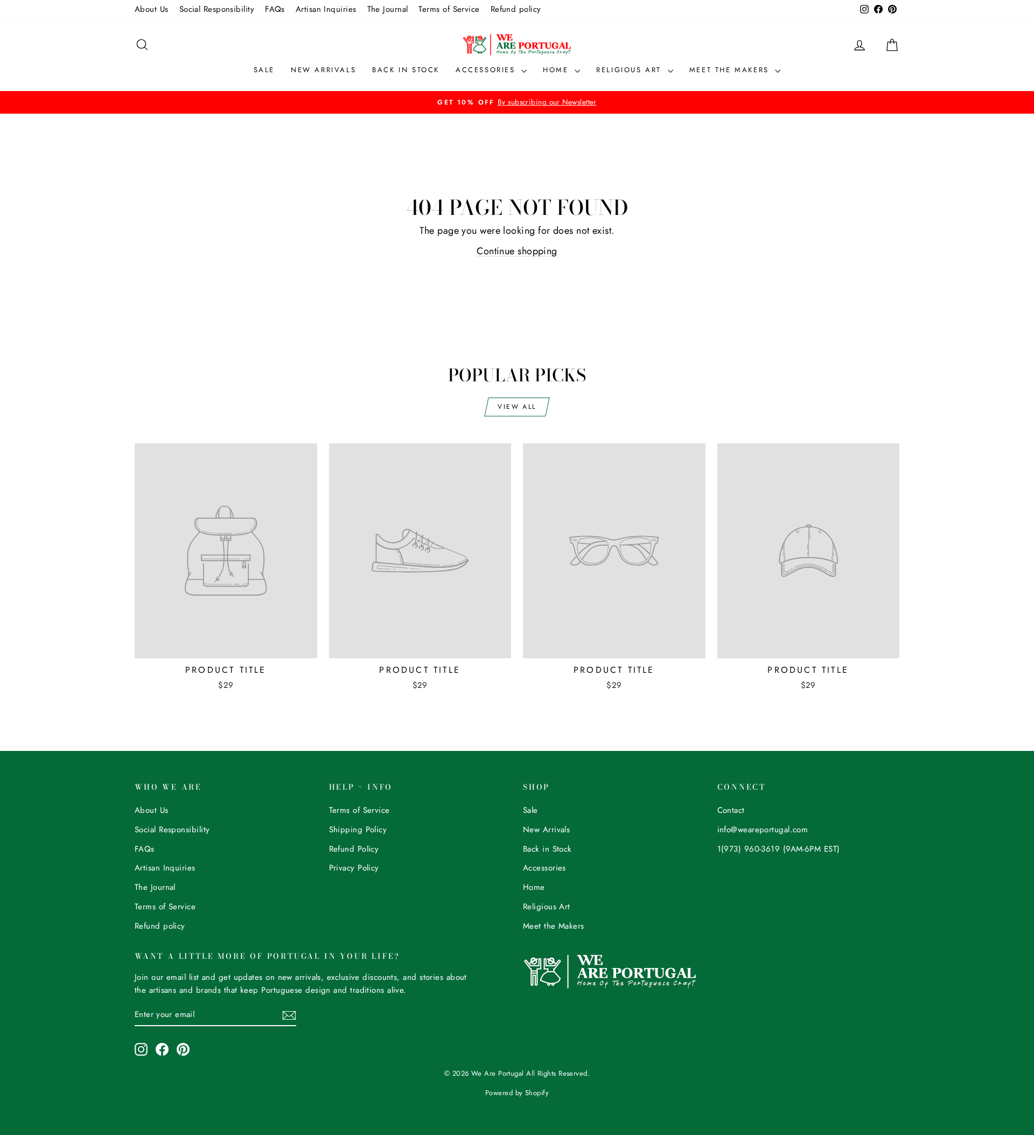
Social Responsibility (216, 9)
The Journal (387, 9)
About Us (152, 9)
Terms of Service (448, 9)
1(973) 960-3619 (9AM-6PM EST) (778, 849)
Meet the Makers (731, 70)
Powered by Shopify (517, 1093)
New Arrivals (323, 70)
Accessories (487, 70)
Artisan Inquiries (326, 9)
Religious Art (630, 70)
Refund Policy (354, 849)
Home (557, 70)
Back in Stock (405, 70)
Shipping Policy (358, 829)
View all (517, 407)
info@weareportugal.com (762, 829)
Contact (731, 810)
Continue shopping (517, 251)
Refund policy (516, 9)
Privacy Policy (354, 868)
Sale (264, 70)
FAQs (275, 9)
